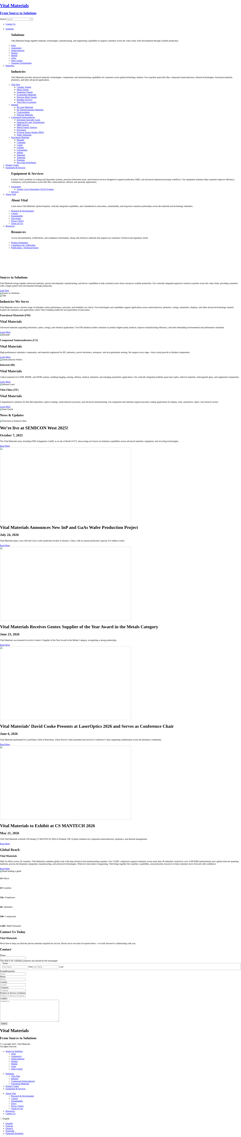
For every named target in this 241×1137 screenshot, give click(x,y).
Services (15, 192)
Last (61, 967)
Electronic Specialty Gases (28, 120)
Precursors (21, 130)
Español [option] (9, 1123)
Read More (5, 446)
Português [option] (10, 1131)
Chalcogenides (23, 112)
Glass (13, 58)
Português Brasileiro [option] (14, 1133)
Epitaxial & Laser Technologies (30, 122)
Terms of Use (17, 223)
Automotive (16, 48)
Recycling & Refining (26, 162)
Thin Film (15, 84)
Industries (10, 65)
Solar (13, 45)
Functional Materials (20, 137)
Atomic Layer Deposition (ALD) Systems (35, 189)
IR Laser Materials (25, 107)
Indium (20, 152)
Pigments (21, 160)
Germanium (22, 150)
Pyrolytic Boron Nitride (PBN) (30, 132)
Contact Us (10, 1113)
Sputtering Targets (25, 92)
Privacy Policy (17, 221)
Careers (14, 213)
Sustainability (17, 216)
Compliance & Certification (23, 245)
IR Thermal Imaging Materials (30, 110)
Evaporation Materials (26, 94)
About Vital (11, 194)
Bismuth (20, 140)
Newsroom (16, 218)
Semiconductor (17, 50)
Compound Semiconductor (23, 117)
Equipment (16, 187)
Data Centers (17, 60)
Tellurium (21, 157)
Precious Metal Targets (27, 97)
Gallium (20, 147)
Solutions (10, 29)
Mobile (14, 55)
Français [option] (9, 1126)
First (30, 967)
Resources (10, 226)
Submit (4, 1024)
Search (3, 19)
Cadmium (21, 142)
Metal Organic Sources (27, 127)
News (13, 1103)
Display (14, 53)
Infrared (14, 105)
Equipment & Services (15, 167)
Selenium (21, 155)
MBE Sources (23, 125)
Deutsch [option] (9, 1128)
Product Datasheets (19, 242)
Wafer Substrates (24, 135)
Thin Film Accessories (26, 102)
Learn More (5, 332)
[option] (123, 1123)
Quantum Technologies (21, 63)
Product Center (12, 165)
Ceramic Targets (24, 87)
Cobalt (20, 145)
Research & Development (22, 211)
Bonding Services (24, 100)
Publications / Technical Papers (24, 247)
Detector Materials (25, 115)
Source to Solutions (14, 1051)
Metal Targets (23, 89)
